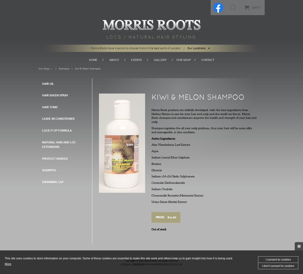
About (114, 60)
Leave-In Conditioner (58, 118)
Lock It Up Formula (57, 130)
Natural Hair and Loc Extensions (59, 145)
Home (93, 60)
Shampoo (64, 68)
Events (136, 60)
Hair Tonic (50, 107)
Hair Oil (48, 84)
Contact (207, 60)
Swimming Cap (52, 182)
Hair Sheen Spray (55, 95)
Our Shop (183, 60)
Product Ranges (55, 158)
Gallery (160, 60)
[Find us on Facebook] (218, 7)
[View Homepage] (152, 25)
